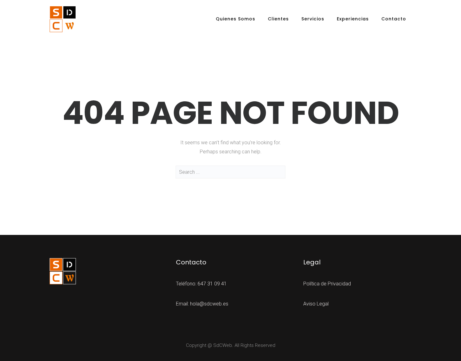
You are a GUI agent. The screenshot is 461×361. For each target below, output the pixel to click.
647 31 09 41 (212, 284)
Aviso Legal (316, 304)
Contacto (393, 19)
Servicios (312, 19)
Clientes (278, 19)
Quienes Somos (235, 19)
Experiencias (353, 19)
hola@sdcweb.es (209, 304)
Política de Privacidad (327, 284)
